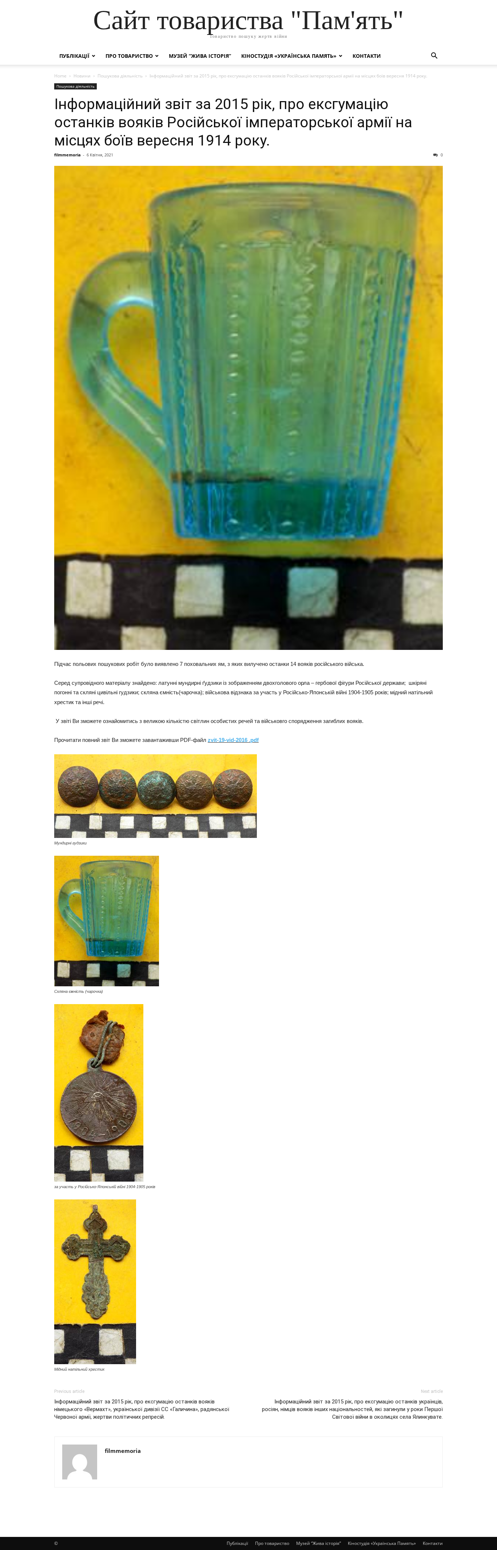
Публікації (74, 55)
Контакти (367, 55)
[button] (434, 56)
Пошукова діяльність (120, 76)
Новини (82, 76)
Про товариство (129, 55)
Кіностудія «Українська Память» (289, 55)
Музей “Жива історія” (200, 55)
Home (60, 76)
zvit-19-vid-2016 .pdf (233, 740)
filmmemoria (67, 154)
